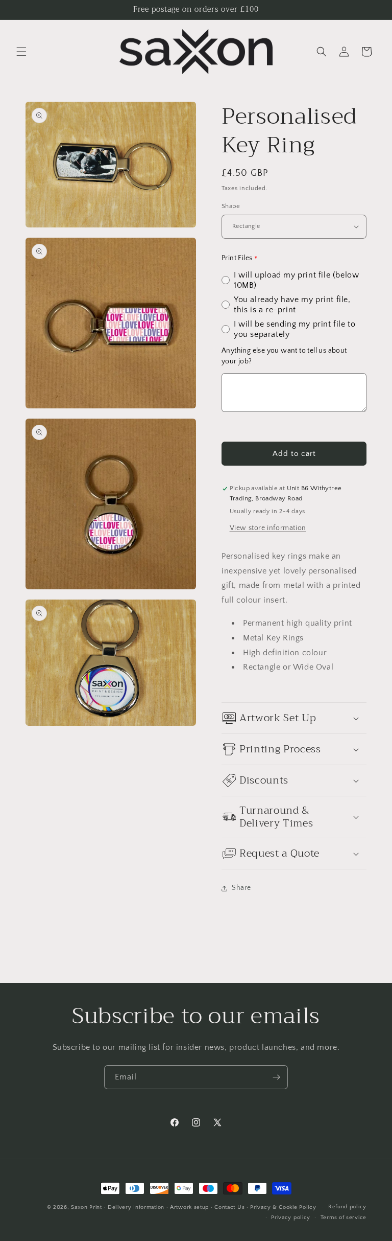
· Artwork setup (187, 1207)
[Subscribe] (276, 1077)
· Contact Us (227, 1207)
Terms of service (343, 1217)
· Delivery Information (134, 1207)
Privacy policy (290, 1217)
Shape (231, 206)
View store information (268, 528)
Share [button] (241, 888)
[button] (21, 51)
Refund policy (347, 1207)
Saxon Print (86, 1207)
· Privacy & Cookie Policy (281, 1207)
